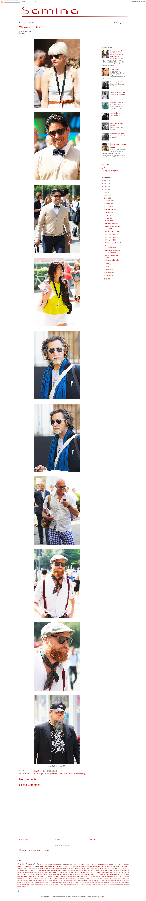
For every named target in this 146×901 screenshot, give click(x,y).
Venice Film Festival (83, 870)
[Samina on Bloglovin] (18, 891)
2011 (106, 279)
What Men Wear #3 (117, 102)
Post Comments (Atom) (61, 845)
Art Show (96, 870)
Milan (72, 870)
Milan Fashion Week (106, 864)
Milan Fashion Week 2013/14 (106, 872)
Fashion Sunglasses (60, 874)
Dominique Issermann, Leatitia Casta (113, 251)
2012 (106, 198)
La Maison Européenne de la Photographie (45, 882)
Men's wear (44, 866)
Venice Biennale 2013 (55, 878)
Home (57, 840)
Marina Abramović (107, 882)
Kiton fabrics (27, 882)
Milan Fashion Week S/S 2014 (49, 868)
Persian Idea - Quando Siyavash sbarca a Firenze (118, 146)
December (109, 200)
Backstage (74, 868)
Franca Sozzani (93, 880)
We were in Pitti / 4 (111, 223)
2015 (106, 189)
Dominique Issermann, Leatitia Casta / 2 (113, 246)
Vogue (125, 878)
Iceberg (99, 878)
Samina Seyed (62, 774)
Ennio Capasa (21, 874)
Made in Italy (107, 878)
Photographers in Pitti (112, 231)
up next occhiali (79, 882)
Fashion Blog (28, 774)
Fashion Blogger (38, 774)
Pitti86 (32, 874)
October (109, 206)
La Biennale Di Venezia (59, 870)
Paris (110, 866)
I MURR (97, 882)
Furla (102, 880)
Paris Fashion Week (60, 866)
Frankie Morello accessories (106, 876)
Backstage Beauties (117, 82)
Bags (65, 872)
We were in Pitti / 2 (111, 237)
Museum (83, 884)
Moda (101, 874)
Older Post (91, 840)
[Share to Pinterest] (56, 771)
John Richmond (121, 870)
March (108, 269)
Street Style (85, 868)
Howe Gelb (89, 882)
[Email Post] (44, 771)
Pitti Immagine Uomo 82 (113, 243)
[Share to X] (52, 771)
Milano (36, 878)
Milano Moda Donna (41, 872)
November (109, 203)
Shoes (19, 872)
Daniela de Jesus (69, 878)
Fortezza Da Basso (87, 872)
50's (47, 884)
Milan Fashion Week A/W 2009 (71, 884)
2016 (106, 186)
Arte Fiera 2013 (56, 872)
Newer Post (23, 840)
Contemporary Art (43, 870)
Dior (85, 880)
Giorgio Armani (110, 880)
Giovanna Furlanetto (121, 882)
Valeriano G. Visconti (102, 884)
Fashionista (74, 872)
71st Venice (122, 872)
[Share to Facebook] (54, 771)
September (110, 209)
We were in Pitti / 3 (111, 234)
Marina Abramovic (22, 884)
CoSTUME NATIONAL (27, 870)
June (107, 218)
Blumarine (79, 880)
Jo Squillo (120, 880)
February (109, 272)
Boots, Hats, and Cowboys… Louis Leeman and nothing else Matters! (117, 53)
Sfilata (72, 880)
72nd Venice (40, 876)
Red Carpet (103, 868)
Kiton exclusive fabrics (60, 880)
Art (27, 868)
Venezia (43, 878)
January (109, 275)
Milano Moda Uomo (74, 876)
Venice (93, 876)
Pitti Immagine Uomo (50, 774)
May (107, 263)
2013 (106, 195)
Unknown (107, 168)
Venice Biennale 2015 (36, 884)
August (108, 212)
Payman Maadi (21, 886)
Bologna (94, 868)
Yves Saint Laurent (114, 884)
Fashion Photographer (44, 874)
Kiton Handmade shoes (56, 884)
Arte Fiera (65, 868)
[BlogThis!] (50, 771)
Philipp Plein (117, 878)
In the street (109, 220)
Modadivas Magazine (66, 882)
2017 (106, 183)
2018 (106, 180)
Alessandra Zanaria (112, 260)
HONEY (120, 876)
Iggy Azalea (124, 884)
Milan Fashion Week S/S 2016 (85, 878)
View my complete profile (110, 171)
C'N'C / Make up (115, 69)
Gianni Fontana (60, 876)
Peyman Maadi (91, 884)
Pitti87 (85, 876)
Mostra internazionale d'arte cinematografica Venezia (89, 866)
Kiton (72, 874)
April (107, 266)
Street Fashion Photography (76, 774)
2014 (106, 192)
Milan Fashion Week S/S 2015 (86, 874)
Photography (31, 866)
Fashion (34, 868)
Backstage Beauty (116, 868)
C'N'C (127, 868)
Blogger (50, 876)
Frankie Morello (107, 870)
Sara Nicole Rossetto (117, 92)
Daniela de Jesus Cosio (45, 880)
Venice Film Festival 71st (114, 874)
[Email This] (48, 771)
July (107, 215)
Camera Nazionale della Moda (26, 880)
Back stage (28, 872)
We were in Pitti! (110, 240)
